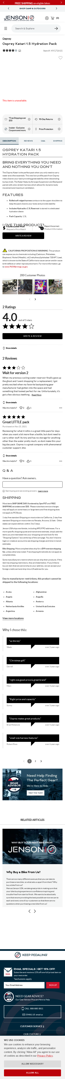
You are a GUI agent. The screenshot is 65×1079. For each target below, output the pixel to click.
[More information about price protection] (59, 129)
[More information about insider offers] (29, 129)
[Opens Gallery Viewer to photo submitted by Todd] (9, 286)
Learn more (43, 491)
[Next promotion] (56, 8)
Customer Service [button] (31, 1026)
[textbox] (32, 484)
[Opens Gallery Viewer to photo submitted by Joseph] (55, 286)
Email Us (34, 1014)
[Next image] (35, 911)
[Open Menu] (5, 28)
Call (34, 1008)
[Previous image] (29, 911)
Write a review (23, 236)
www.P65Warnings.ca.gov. (16, 267)
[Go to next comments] (41, 761)
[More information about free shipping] (29, 119)
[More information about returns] (59, 119)
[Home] (19, 18)
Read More (36, 395)
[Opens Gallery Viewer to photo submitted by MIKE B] (25, 286)
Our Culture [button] (32, 1034)
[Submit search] (56, 28)
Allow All (32, 1073)
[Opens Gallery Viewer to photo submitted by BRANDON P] (40, 286)
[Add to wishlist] (60, 58)
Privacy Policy (45, 1055)
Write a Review (32, 336)
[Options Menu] (60, 408)
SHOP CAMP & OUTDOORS (33, 8)
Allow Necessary (33, 1064)
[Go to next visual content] (35, 299)
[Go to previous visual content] (29, 299)
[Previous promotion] (8, 8)
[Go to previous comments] (23, 761)
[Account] (47, 18)
